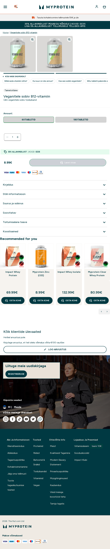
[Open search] (16, 7)
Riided (36, 453)
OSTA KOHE (15, 300)
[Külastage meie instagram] (6, 419)
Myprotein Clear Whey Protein (97, 274)
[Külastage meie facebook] (12, 419)
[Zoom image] (32, 39)
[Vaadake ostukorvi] (104, 7)
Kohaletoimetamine (17, 467)
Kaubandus (55, 485)
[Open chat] (40, 419)
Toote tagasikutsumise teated (15, 485)
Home (5, 32)
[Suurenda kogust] (17, 137)
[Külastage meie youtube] (26, 419)
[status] (12, 137)
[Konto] (97, 7)
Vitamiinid (38, 478)
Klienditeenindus (15, 446)
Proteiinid (38, 446)
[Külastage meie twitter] (33, 419)
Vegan (36, 485)
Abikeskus (12, 453)
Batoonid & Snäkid (39, 462)
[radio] (28, 120)
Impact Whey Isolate (69, 272)
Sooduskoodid (81, 453)
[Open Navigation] (5, 7)
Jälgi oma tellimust (16, 473)
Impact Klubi (80, 460)
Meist (53, 446)
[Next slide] (109, 280)
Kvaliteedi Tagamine (60, 453)
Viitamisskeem (88, 446)
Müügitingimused (59, 478)
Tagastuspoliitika (15, 460)
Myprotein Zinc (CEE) (41, 274)
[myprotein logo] (56, 7)
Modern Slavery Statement (58, 462)
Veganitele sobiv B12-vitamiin (23, 32)
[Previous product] (101, 311)
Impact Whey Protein (12, 274)
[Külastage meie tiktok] (19, 419)
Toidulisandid (40, 471)
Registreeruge (16, 374)
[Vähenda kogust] (7, 137)
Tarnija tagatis (57, 503)
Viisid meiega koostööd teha (57, 494)
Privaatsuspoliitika (59, 471)
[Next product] (107, 311)
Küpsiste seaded (12, 400)
